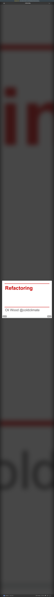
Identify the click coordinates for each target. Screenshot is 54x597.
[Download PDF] (50, 595)
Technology (38, 595)
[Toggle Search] (49, 3)
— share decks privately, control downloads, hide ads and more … (27, 0)
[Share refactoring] (45, 595)
